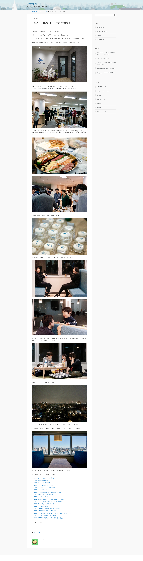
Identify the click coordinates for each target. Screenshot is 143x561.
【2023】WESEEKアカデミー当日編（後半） (45, 511)
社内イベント (36, 532)
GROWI (99, 35)
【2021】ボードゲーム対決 (40, 496)
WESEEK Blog (33, 4)
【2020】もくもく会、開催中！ (41, 482)
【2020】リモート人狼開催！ (41, 480)
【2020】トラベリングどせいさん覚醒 (43, 485)
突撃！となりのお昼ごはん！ (104, 58)
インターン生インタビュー (103, 91)
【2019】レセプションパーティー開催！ (44, 478)
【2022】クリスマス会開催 (40, 506)
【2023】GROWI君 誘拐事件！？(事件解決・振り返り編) (48, 518)
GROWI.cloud (100, 39)
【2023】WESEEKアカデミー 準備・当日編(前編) (46, 508)
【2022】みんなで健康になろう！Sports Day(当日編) (47, 501)
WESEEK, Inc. (100, 27)
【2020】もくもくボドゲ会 (40, 489)
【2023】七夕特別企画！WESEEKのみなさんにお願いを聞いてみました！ (53, 513)
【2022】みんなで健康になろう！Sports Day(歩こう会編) (48, 499)
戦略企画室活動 (101, 99)
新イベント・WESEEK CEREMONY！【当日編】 (106, 73)
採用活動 (99, 103)
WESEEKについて (101, 86)
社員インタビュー (101, 111)
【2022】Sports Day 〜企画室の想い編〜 (44, 504)
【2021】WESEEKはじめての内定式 (43, 494)
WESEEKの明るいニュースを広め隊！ (106, 68)
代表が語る (99, 95)
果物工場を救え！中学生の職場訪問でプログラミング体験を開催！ (106, 53)
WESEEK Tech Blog (102, 31)
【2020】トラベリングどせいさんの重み (44, 487)
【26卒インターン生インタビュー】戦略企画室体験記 (106, 63)
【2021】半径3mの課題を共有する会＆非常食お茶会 (47, 492)
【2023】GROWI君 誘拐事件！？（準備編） (45, 515)
